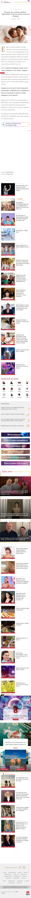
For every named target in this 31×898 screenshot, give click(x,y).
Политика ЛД (11, 881)
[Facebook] (19, 867)
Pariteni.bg (8, 878)
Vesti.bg (20, 872)
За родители (15, 9)
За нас (4, 881)
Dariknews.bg (8, 874)
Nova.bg (26, 872)
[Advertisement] (15, 146)
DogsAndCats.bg (8, 876)
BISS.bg (23, 878)
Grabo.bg (24, 876)
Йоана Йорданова (9, 694)
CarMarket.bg (16, 878)
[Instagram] (24, 867)
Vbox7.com (16, 874)
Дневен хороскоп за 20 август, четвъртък (12, 425)
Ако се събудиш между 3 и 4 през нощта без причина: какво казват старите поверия (13, 419)
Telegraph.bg (17, 876)
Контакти (19, 882)
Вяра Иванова (9, 172)
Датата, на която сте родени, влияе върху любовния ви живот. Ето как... (12, 408)
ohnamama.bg (19, 200)
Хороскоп (21, 2)
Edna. (7, 2)
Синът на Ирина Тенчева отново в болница (13, 414)
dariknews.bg (9, 174)
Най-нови (17, 2)
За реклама (20, 881)
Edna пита (7, 471)
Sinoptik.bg (23, 874)
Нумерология (27, 2)
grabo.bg (18, 228)
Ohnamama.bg (12, 872)
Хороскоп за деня (9, 378)
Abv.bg (4, 872)
